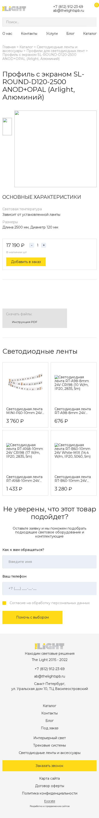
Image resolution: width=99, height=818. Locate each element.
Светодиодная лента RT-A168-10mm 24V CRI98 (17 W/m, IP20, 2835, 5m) (24, 479)
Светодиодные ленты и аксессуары (49, 753)
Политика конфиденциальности (49, 793)
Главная (9, 47)
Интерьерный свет (49, 738)
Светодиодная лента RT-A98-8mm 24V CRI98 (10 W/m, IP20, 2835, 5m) (73, 411)
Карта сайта (49, 778)
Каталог (90, 33)
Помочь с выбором (32, 617)
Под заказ (49, 728)
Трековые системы (49, 745)
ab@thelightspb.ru (68, 10)
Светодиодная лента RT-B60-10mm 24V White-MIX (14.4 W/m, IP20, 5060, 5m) (73, 479)
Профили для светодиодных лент (55, 51)
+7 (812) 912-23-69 (68, 7)
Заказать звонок (49, 766)
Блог (70, 33)
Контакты (29, 33)
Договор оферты (49, 786)
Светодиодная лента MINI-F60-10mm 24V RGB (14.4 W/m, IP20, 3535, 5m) (24, 411)
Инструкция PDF (24, 322)
